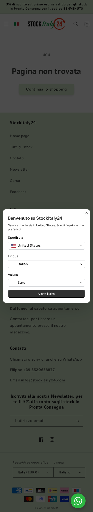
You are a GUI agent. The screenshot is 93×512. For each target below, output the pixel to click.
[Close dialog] (86, 212)
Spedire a (15, 237)
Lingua (13, 256)
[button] (46, 246)
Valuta (13, 275)
